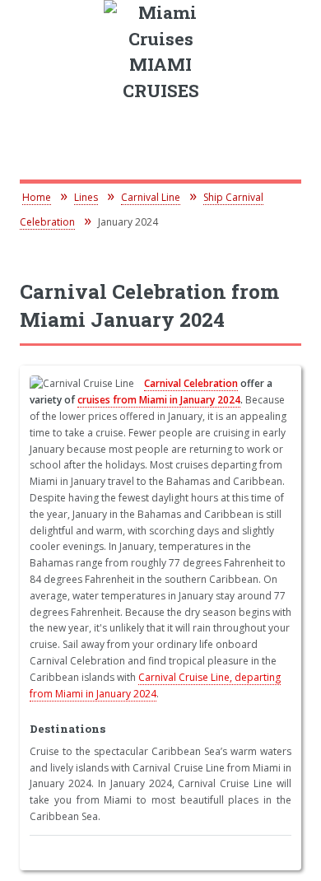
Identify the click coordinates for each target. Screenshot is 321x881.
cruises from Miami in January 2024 (158, 400)
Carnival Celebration (191, 383)
